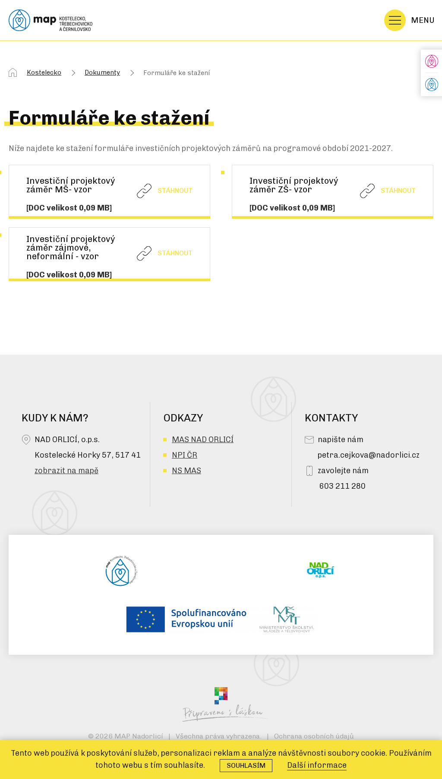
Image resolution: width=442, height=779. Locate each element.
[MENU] (395, 20)
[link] (109, 191)
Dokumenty (102, 72)
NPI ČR (184, 455)
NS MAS (186, 470)
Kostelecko (44, 72)
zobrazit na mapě (66, 470)
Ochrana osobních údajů (314, 736)
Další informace (317, 765)
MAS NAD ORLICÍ (203, 439)
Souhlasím (246, 765)
